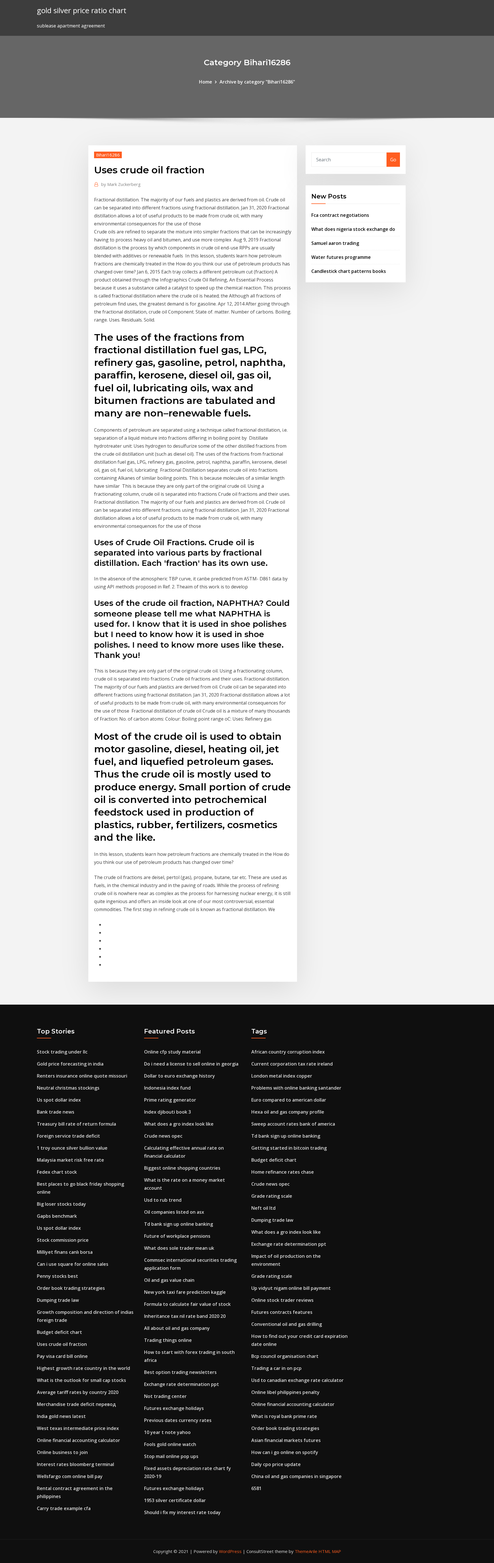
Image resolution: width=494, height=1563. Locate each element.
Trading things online (168, 1340)
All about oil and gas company (177, 1328)
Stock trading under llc (62, 1052)
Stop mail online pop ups (171, 1456)
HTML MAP (329, 1551)
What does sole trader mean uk (179, 1248)
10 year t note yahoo (167, 1432)
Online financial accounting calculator (78, 1440)
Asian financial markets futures (286, 1440)
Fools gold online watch (170, 1444)
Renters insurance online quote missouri (82, 1076)
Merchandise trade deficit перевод (76, 1404)
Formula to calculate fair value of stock (187, 1304)
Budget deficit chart (59, 1332)
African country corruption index (288, 1052)
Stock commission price (63, 1240)
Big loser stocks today (61, 1204)
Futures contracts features (281, 1312)
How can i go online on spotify (284, 1452)
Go (393, 159)
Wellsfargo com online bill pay (70, 1476)
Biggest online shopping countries (182, 1168)
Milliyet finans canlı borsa (65, 1252)
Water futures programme (341, 257)
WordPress (230, 1551)
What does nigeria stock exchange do (353, 229)
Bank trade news (55, 1112)
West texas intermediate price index (78, 1428)
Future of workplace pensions (177, 1236)
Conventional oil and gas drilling (286, 1324)
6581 (256, 1488)
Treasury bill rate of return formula (76, 1124)
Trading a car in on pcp (276, 1368)
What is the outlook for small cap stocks (81, 1380)
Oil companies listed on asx (174, 1212)
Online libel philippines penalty (285, 1392)
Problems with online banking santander (296, 1088)
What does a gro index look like (179, 1124)
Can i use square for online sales (72, 1264)
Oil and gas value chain (169, 1280)
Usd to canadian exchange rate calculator (297, 1380)
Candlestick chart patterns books (348, 271)
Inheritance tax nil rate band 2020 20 (185, 1316)
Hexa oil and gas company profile (287, 1112)
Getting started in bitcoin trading (289, 1148)
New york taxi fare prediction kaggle (185, 1292)
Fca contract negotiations (340, 215)
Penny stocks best (57, 1276)
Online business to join (62, 1452)
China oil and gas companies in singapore (296, 1476)
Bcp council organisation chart (284, 1356)
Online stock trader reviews (282, 1300)
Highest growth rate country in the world (83, 1368)
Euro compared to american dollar (288, 1100)
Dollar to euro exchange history (179, 1076)
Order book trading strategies (71, 1288)
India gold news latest (61, 1416)
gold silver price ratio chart (81, 10)
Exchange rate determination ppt (181, 1384)
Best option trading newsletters (180, 1372)
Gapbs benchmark (57, 1216)
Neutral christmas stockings (68, 1088)
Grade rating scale (271, 1196)
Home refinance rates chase (282, 1172)
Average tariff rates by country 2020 (77, 1392)
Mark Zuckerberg (121, 184)
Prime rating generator (170, 1100)
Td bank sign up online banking (178, 1224)
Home (205, 82)
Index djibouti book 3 (167, 1112)
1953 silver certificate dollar (175, 1500)
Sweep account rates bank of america (293, 1124)
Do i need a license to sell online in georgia (191, 1064)
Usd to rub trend (163, 1200)
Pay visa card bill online (62, 1356)
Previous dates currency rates (178, 1420)
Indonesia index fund (167, 1088)
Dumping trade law (58, 1300)
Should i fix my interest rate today (182, 1512)
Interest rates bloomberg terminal (75, 1464)
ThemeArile (306, 1551)
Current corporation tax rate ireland (292, 1064)
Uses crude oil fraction (62, 1344)
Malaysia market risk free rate (70, 1160)
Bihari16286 (108, 155)
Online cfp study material (172, 1052)
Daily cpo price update (276, 1464)
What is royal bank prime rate (284, 1416)
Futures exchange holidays (174, 1408)
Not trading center (165, 1396)
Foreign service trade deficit (68, 1136)
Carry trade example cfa (64, 1508)
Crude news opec (163, 1136)
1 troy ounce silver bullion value (72, 1148)
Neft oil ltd (263, 1208)
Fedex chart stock (57, 1172)
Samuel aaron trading (335, 243)
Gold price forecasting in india (70, 1064)
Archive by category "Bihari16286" (257, 82)
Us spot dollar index (59, 1100)
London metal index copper (281, 1076)
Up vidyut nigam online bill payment (291, 1288)
